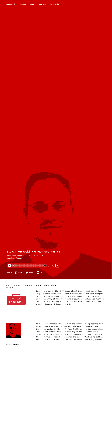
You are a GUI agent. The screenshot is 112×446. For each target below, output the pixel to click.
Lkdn (42, 273)
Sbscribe (54, 4)
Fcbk (20, 273)
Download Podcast (15, 258)
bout (32, 4)
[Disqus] (56, 384)
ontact (42, 4)
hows (23, 4)
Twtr (31, 273)
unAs (11, 4)
